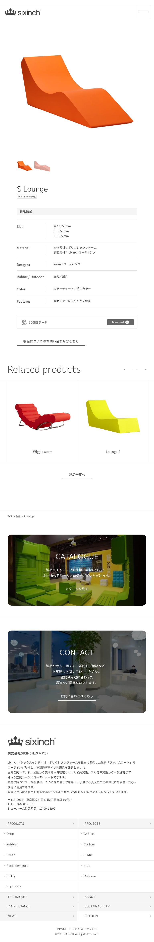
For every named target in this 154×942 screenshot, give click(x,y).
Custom (89, 844)
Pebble (12, 844)
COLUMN (91, 916)
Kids (87, 866)
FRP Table (14, 887)
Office (89, 834)
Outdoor (90, 876)
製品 (18, 516)
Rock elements (17, 866)
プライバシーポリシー (84, 928)
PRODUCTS (16, 823)
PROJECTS (92, 823)
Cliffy (11, 876)
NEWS (12, 916)
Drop (10, 834)
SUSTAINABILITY (97, 906)
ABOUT (90, 897)
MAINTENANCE (19, 906)
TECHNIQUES (17, 897)
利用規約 (62, 928)
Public (88, 855)
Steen (11, 855)
